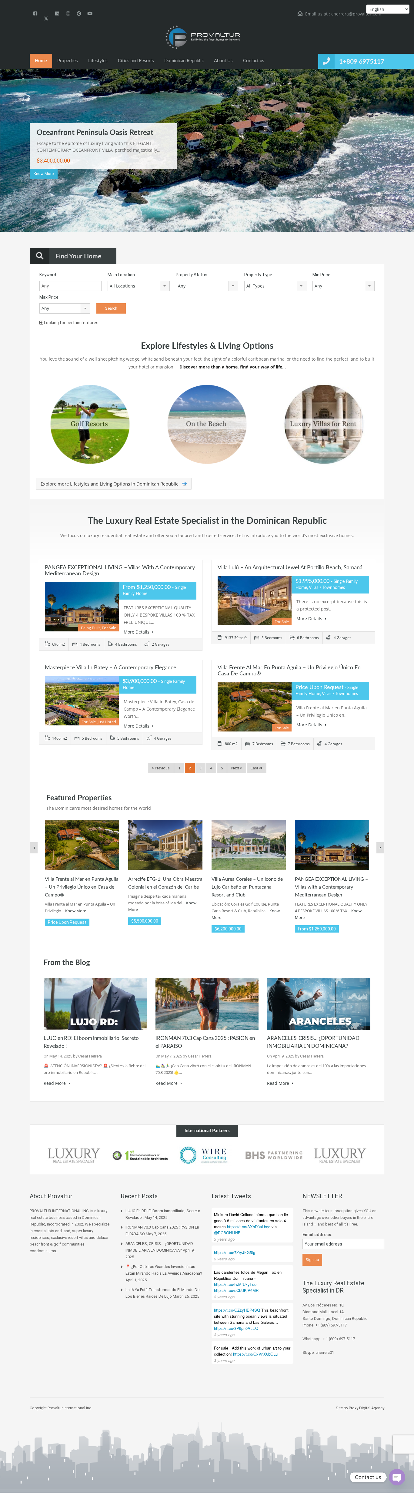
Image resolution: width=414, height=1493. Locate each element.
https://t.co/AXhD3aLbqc (248, 1226)
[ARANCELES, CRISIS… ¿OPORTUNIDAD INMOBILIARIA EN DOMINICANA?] (318, 1003)
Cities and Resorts (136, 61)
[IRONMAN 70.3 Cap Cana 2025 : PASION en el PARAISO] (207, 1003)
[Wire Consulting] (207, 1155)
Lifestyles (98, 61)
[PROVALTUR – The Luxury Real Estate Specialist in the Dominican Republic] (202, 37)
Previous (16, 167)
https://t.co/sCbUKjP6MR (236, 1290)
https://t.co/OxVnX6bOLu (255, 1354)
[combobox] (139, 286)
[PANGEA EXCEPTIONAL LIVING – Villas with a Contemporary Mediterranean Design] (332, 845)
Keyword (47, 274)
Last (255, 768)
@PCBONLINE (227, 1233)
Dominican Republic (184, 61)
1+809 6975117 (361, 62)
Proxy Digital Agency (366, 1408)
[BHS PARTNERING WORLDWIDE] (273, 1155)
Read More (55, 1083)
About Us (223, 61)
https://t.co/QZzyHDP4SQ (237, 1310)
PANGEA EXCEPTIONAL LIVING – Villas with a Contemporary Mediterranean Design (331, 887)
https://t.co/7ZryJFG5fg (234, 1252)
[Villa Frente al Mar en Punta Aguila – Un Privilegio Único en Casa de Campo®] (82, 845)
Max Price (48, 297)
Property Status (191, 274)
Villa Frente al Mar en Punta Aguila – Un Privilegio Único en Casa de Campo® (82, 887)
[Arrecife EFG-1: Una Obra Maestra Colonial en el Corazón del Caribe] (165, 845)
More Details (137, 632)
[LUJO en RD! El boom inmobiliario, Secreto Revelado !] (95, 1003)
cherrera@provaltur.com (356, 14)
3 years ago (224, 1239)
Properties (67, 61)
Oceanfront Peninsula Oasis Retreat (95, 132)
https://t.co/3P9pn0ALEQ (236, 1328)
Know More (44, 173)
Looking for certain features (70, 322)
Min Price (321, 274)
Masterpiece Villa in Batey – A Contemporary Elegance (110, 668)
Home (41, 61)
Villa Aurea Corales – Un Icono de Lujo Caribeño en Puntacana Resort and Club (247, 887)
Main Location (121, 274)
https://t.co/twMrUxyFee (235, 1284)
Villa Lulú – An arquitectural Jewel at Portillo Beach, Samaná (290, 567)
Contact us (253, 61)
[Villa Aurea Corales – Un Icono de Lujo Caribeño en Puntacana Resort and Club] (249, 845)
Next (397, 167)
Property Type (258, 274)
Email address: (317, 1234)
